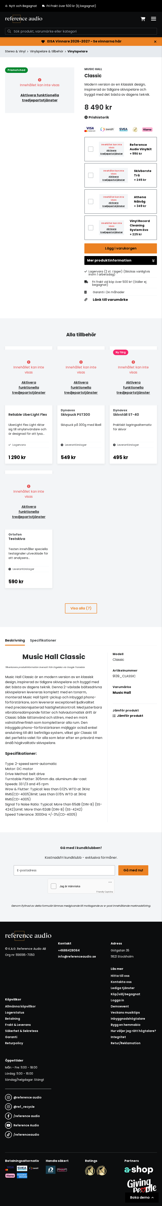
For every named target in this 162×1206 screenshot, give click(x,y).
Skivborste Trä (142, 173)
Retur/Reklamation (125, 1043)
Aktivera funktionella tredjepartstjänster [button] (39, 98)
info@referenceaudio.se (77, 956)
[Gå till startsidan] (23, 18)
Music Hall (122, 692)
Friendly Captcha (104, 891)
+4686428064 (69, 950)
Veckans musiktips (125, 1012)
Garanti (11, 1037)
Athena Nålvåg (140, 199)
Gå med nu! (133, 870)
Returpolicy (14, 1043)
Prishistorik (98, 117)
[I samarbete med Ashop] (138, 1170)
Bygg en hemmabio (125, 1025)
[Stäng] (155, 41)
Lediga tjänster (123, 988)
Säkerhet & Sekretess (21, 1031)
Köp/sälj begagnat (125, 994)
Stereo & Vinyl (15, 51)
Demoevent (120, 1006)
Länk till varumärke (110, 299)
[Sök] (9, 31)
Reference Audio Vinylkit (141, 147)
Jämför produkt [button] (129, 716)
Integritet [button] (118, 1037)
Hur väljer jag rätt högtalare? (133, 1031)
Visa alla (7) (81, 608)
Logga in (117, 1000)
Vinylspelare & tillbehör (46, 51)
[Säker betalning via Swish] (34, 1168)
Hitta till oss (120, 976)
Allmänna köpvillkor (20, 1006)
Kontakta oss (121, 982)
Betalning (12, 1019)
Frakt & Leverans (18, 1025)
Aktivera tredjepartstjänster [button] (111, 152)
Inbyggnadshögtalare (128, 1019)
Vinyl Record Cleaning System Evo (140, 225)
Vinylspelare (78, 51)
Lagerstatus (14, 1012)
